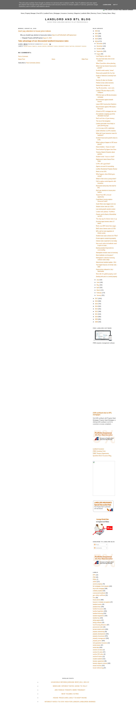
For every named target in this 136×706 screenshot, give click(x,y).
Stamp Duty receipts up (103, 85)
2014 (96, 306)
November (100, 46)
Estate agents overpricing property (106, 238)
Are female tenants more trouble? (70, 690)
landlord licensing (98, 613)
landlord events (97, 604)
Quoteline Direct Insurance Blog (102, 455)
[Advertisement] (105, 378)
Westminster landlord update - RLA (106, 262)
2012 (96, 311)
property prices (80, 46)
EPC (94, 575)
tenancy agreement (98, 661)
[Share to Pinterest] (27, 44)
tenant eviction (97, 665)
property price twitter (66, 46)
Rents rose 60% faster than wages (106, 226)
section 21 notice (98, 652)
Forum (99, 13)
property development (99, 634)
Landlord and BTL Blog (68, 19)
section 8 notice (97, 656)
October (99, 48)
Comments (98, 548)
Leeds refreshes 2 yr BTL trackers (106, 130)
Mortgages (57, 13)
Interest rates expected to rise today (106, 241)
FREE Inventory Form (99, 451)
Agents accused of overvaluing (105, 166)
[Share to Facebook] (25, 44)
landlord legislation (98, 611)
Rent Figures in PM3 (70, 694)
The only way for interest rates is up (106, 219)
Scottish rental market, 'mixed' (104, 70)
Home (22, 13)
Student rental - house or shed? (105, 156)
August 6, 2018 (47, 38)
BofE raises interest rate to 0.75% (106, 228)
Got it (115, 4)
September (100, 51)
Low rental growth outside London (105, 209)
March (99, 290)
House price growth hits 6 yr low (105, 73)
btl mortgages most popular (101, 586)
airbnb (94, 581)
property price (52, 46)
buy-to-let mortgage (98, 588)
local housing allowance (100, 625)
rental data (96, 647)
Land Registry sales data (103, 56)
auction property (97, 584)
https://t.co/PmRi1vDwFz (59, 35)
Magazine (77, 13)
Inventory (70, 13)
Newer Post (21, 59)
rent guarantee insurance (100, 643)
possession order (98, 627)
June (98, 282)
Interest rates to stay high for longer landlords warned (70, 701)
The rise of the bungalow (103, 121)
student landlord (97, 659)
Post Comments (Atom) (33, 63)
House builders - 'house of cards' (105, 147)
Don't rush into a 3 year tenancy (105, 118)
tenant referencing (98, 668)
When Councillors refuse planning (105, 63)
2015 (96, 303)
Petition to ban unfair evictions (105, 83)
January (99, 295)
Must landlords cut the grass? (104, 255)
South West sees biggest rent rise (106, 204)
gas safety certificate (99, 595)
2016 (96, 301)
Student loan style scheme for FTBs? (107, 235)
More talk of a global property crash (106, 274)
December (100, 43)
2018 (96, 41)
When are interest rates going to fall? (70, 686)
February (99, 292)
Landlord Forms (48, 13)
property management (99, 638)
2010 (96, 316)
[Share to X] (23, 44)
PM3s (94, 579)
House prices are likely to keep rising (70, 698)
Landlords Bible (85, 13)
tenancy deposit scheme (100, 663)
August (98, 54)
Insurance (64, 13)
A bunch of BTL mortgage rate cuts (106, 111)
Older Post (85, 59)
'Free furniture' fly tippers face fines (106, 149)
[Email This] (19, 44)
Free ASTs (40, 13)
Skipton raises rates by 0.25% (104, 206)
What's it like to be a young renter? (106, 178)
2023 (96, 31)
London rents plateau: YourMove (105, 211)
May (98, 285)
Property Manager (30, 13)
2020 (96, 36)
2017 (96, 298)
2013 (96, 309)
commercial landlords (99, 593)
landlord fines (97, 606)
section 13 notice (98, 649)
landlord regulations (98, 615)
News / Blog (111, 13)
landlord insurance (98, 609)
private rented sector (99, 629)
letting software (97, 622)
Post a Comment (23, 56)
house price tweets (30, 46)
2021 (96, 33)
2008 (96, 322)
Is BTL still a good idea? (103, 163)
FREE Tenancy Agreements (101, 453)
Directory (93, 13)
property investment (98, 636)
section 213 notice (98, 654)
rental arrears (96, 645)
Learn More (107, 4)
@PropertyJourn (71, 35)
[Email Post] (49, 44)
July (98, 280)
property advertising (98, 631)
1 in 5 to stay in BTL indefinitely (105, 128)
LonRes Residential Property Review (106, 169)
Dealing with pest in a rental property (106, 276)
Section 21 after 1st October (104, 80)
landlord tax (96, 618)
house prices (42, 46)
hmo (94, 597)
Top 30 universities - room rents (105, 88)
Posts (97, 544)
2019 (96, 38)
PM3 (94, 577)
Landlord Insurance (98, 449)
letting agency (97, 620)
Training (104, 13)
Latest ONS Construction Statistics (106, 104)
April (97, 287)
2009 (96, 319)
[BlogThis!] (21, 44)
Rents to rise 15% (101, 171)
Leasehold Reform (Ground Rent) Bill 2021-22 (70, 682)
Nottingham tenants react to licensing (107, 252)
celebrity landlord (98, 590)
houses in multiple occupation (101, 602)
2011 (96, 314)
